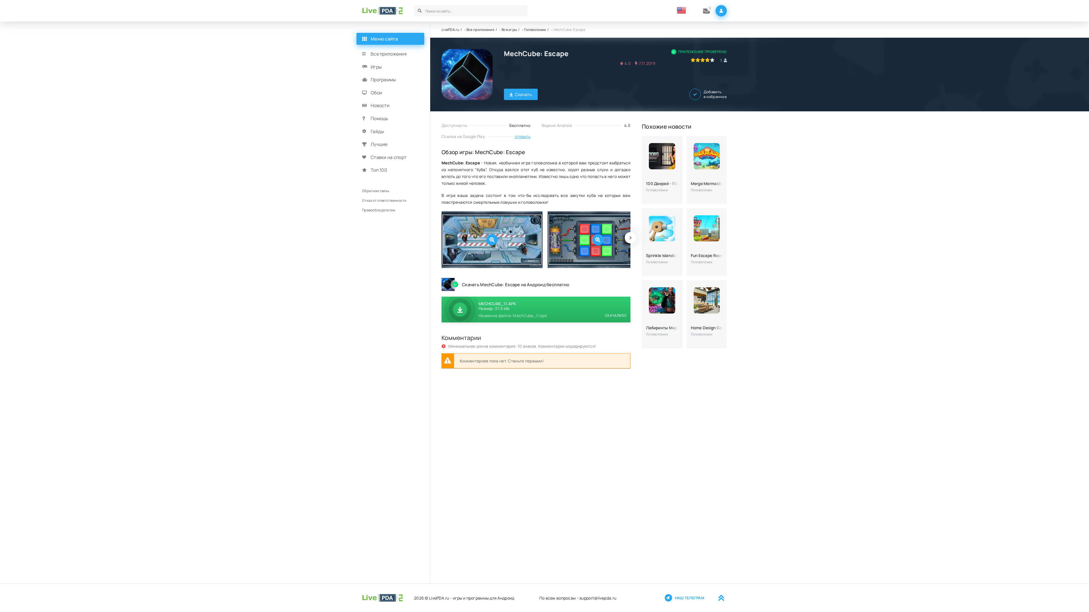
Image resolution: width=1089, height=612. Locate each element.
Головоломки (535, 29)
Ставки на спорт (388, 157)
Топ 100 (379, 170)
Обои (376, 93)
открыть (522, 136)
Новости (380, 105)
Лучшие (379, 144)
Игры (376, 67)
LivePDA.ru (450, 29)
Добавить (715, 94)
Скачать (523, 94)
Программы (383, 79)
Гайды (377, 131)
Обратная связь (375, 190)
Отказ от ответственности (384, 200)
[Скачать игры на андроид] (382, 11)
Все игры (509, 29)
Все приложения (480, 29)
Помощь (380, 118)
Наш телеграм (689, 597)
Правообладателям (378, 210)
